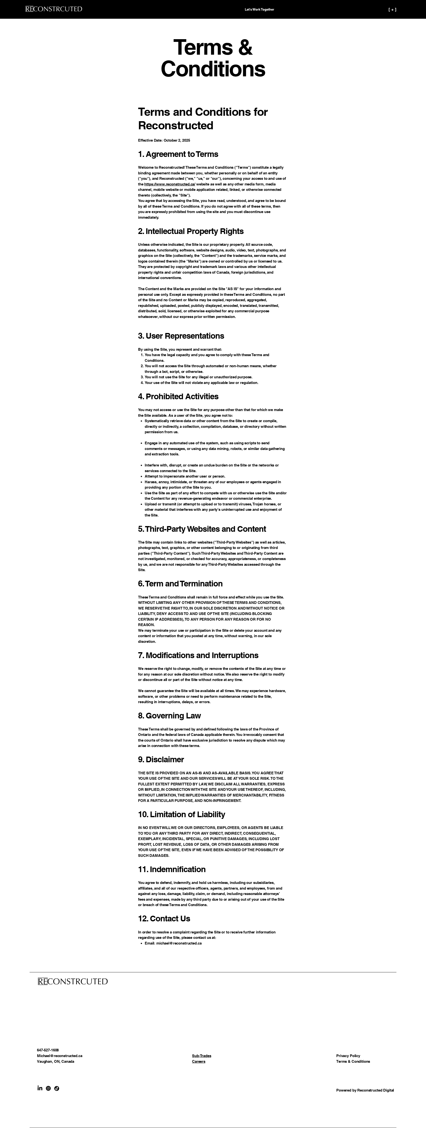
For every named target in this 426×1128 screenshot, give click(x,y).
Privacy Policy (348, 1056)
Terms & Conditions (353, 1061)
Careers (198, 1061)
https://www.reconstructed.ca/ (169, 184)
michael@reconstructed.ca (178, 943)
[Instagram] (48, 1088)
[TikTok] (57, 1088)
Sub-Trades (201, 1056)
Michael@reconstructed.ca (59, 1056)
